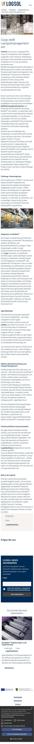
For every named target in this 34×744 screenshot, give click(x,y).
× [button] (31, 708)
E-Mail (5, 578)
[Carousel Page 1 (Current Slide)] (15, 676)
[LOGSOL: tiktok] (21, 545)
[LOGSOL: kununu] (26, 545)
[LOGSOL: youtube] (5, 545)
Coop (6, 253)
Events (17, 704)
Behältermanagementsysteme (12, 106)
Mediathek (18, 697)
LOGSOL (4, 10)
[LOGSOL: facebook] (13, 545)
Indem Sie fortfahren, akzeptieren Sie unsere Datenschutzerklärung (18, 589)
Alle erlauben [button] (17, 729)
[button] (16, 739)
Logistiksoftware (23, 10)
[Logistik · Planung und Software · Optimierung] (11, 4)
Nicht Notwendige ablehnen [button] (17, 734)
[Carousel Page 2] (19, 676)
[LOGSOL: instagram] (9, 545)
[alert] (17, 724)
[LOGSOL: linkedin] (2, 545)
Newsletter (18, 701)
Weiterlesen (9, 668)
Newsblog (12, 10)
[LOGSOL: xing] (17, 545)
